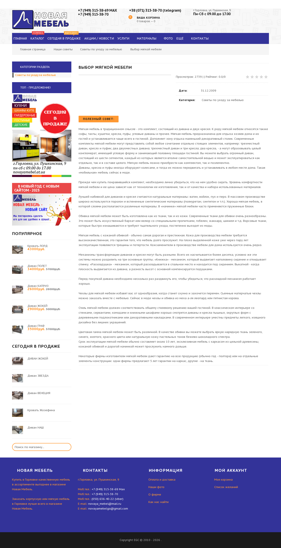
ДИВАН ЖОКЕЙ (37, 358)
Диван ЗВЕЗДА (38, 376)
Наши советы (63, 49)
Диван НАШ (35, 427)
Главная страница (32, 49)
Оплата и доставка (161, 479)
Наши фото (156, 487)
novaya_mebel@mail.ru (104, 504)
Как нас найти (158, 502)
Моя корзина (223, 479)
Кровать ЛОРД (37, 246)
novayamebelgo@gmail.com (108, 508)
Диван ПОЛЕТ (37, 266)
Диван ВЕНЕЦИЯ (38, 393)
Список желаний (226, 487)
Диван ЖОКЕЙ (37, 306)
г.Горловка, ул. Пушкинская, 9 (212, 10)
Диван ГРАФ (36, 326)
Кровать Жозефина (41, 410)
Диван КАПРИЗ (38, 286)
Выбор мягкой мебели (146, 49)
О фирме (154, 494)
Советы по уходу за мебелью (101, 49)
